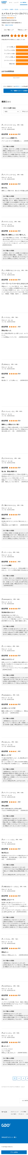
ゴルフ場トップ (9, 30)
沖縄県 (11, 9)
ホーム (10, 2)
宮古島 (16, 9)
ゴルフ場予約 (5, 9)
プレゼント (21, 1114)
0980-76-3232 (9, 25)
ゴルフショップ (14, 1111)
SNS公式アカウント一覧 (8, 1137)
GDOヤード (18, 86)
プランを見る (14, 1152)
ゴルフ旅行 (13, 1114)
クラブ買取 (23, 1111)
